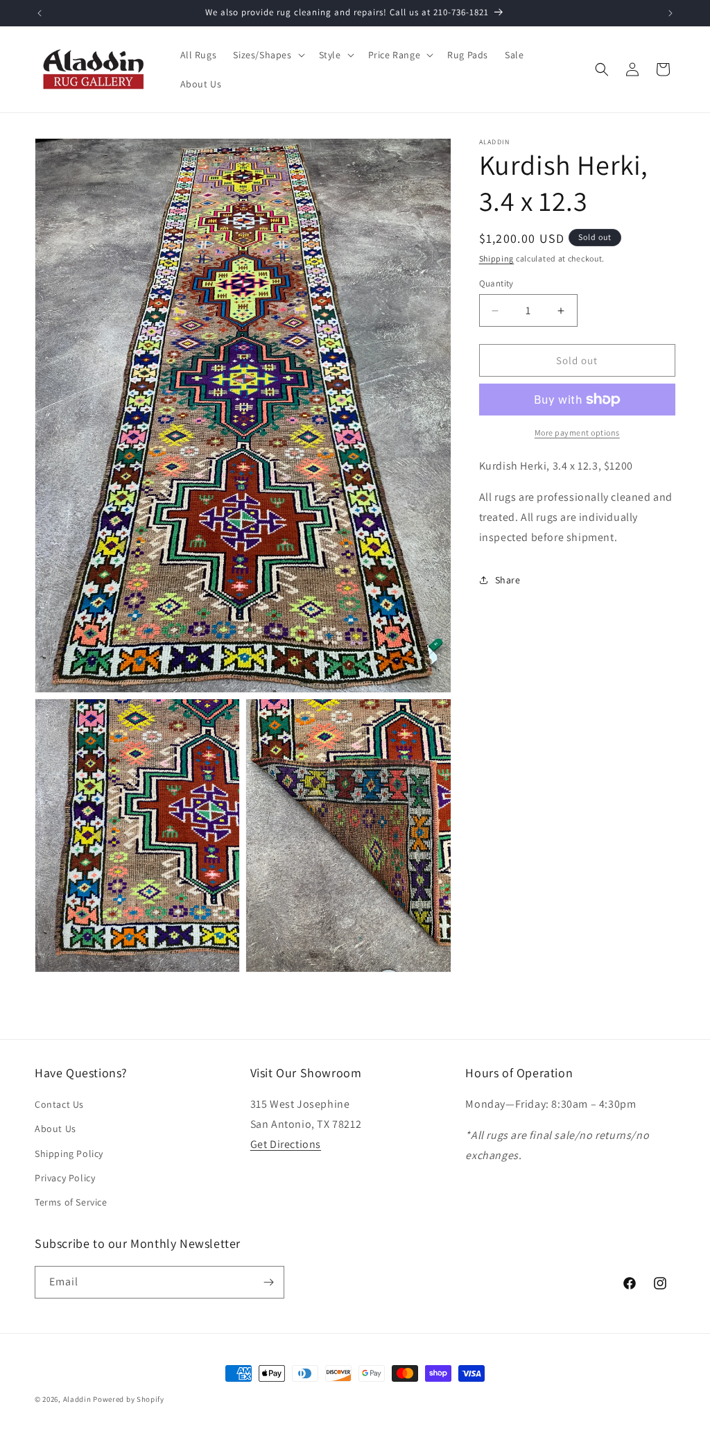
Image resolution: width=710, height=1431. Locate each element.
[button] (267, 54)
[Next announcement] (670, 13)
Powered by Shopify (128, 1399)
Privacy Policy (65, 1178)
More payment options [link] (577, 432)
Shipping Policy (69, 1153)
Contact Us (59, 1104)
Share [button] (508, 580)
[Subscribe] (268, 1282)
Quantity (496, 283)
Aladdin (77, 1399)
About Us (55, 1128)
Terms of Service (71, 1202)
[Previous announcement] (39, 13)
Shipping (496, 258)
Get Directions (285, 1144)
